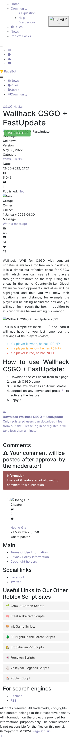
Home (15, 4)
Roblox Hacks (21, 36)
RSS (13, 700)
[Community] (9, 64)
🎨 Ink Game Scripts (20, 626)
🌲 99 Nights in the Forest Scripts (30, 637)
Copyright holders (24, 561)
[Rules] (9, 54)
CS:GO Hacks (12, 106)
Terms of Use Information (29, 552)
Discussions (27, 22)
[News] (9, 50)
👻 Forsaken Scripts (20, 657)
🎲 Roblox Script (18, 678)
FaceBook (18, 577)
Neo (22, 191)
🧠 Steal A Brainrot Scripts (25, 616)
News (15, 31)
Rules (18, 27)
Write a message (15, 224)
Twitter (16, 582)
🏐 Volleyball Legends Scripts (27, 668)
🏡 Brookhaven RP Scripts (25, 647)
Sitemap (16, 696)
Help (21, 18)
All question (27, 13)
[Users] (9, 59)
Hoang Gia (18, 527)
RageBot (9, 71)
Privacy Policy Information (30, 557)
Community (19, 8)
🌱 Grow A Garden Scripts (25, 606)
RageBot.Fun (41, 731)
